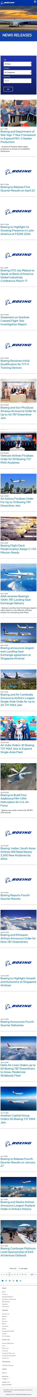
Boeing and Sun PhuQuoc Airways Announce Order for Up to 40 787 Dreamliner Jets (18, 413)
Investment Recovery (8, 1353)
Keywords (7, 76)
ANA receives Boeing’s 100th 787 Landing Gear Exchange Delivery (16, 600)
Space (4, 1319)
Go (8, 89)
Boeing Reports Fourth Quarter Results (15, 897)
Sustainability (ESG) (8, 1331)
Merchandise (6, 1301)
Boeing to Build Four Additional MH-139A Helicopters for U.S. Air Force (15, 800)
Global (4, 1328)
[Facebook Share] (6, 1280)
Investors (5, 1294)
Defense (4, 1316)
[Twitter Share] (13, 1280)
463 (31, 1274)
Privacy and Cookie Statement (17, 1390)
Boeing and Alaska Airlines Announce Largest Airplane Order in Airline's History (18, 1205)
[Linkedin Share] (9, 1280)
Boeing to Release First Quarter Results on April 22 (18, 188)
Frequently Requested (9, 1355)
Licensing (5, 1351)
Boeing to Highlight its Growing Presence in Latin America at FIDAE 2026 (17, 230)
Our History (5, 1306)
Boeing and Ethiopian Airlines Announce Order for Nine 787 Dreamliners (18, 938)
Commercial (5, 1314)
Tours (3, 1346)
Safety (4, 1324)
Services (4, 1321)
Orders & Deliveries (8, 1343)
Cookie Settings (8, 1391)
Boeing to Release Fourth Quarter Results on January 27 (18, 1162)
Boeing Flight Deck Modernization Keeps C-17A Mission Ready (18, 549)
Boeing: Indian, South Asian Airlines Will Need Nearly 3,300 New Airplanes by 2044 (18, 853)
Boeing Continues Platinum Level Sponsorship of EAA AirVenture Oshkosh (18, 1252)
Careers (4, 1333)
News (3, 1292)
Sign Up (4, 1373)
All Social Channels (7, 1365)
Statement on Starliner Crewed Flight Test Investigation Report (15, 321)
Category (7, 68)
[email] (2, 1280)
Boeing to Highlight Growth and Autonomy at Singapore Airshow (18, 982)
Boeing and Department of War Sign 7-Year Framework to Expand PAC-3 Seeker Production (18, 137)
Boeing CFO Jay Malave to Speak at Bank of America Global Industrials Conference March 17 (17, 276)
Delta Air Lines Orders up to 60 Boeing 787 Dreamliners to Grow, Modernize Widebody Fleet (18, 1070)
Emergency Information (9, 1299)
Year (5, 60)
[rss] (20, 1280)
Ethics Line (5, 1348)
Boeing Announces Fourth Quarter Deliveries (17, 1023)
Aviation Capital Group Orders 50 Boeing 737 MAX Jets (18, 1119)
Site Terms (6, 1390)
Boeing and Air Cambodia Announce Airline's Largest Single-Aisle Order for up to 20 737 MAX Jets (18, 700)
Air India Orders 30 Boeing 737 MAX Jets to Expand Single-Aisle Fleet (17, 748)
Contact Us (5, 1358)
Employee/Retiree (7, 1297)
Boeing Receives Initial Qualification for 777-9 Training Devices (15, 364)
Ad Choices (29, 1390)
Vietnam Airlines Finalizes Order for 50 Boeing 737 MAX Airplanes (17, 459)
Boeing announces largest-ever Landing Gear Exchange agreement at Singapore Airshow (18, 653)
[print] (16, 1280)
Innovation (5, 1326)
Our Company (6, 1336)
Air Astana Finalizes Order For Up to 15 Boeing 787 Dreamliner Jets (17, 502)
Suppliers (5, 1304)
